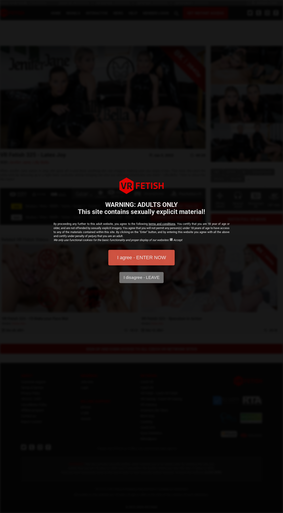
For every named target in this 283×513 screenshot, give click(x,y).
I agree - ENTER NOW (141, 257)
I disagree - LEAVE (142, 277)
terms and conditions (162, 223)
